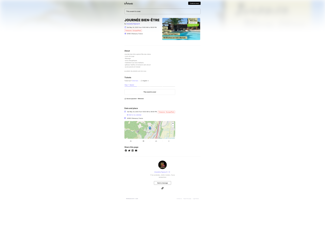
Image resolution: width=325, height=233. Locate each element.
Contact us (179, 198)
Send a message (162, 183)
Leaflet (166, 138)
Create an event (194, 3)
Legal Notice (196, 198)
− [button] (173, 126)
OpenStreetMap (172, 138)
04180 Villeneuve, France (135, 118)
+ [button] (173, 123)
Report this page (187, 198)
